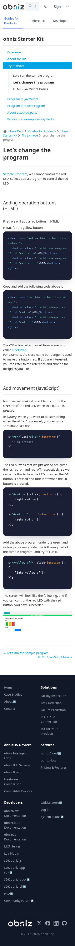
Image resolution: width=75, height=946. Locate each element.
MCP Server (12, 846)
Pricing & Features (54, 767)
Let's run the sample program (34, 75)
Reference (37, 20)
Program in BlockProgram (26, 105)
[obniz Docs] (13, 7)
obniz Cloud (51, 753)
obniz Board (12, 772)
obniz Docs (17, 131)
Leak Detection (51, 703)
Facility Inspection (53, 696)
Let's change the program (33, 82)
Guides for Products (11, 20)
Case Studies (13, 694)
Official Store (51, 803)
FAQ (8, 894)
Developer (60, 20)
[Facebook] (47, 923)
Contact (9, 709)
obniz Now (48, 760)
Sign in (59, 6)
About (10, 702)
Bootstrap (19, 350)
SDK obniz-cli (15, 886)
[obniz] (20, 923)
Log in (45, 810)
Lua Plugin (11, 853)
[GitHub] (64, 923)
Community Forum (19, 901)
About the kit (16, 59)
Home (8, 687)
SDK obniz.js (13, 860)
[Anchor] (20, 208)
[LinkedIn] (56, 923)
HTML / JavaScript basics (30, 89)
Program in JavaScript (22, 99)
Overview (14, 52)
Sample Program (15, 174)
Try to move (15, 66)
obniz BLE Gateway (17, 765)
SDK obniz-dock (17, 879)
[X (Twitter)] (39, 923)
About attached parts (22, 112)
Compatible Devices (18, 791)
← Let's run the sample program (26, 653)
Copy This (62, 235)
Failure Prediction (53, 710)
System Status (52, 817)
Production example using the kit (31, 119)
